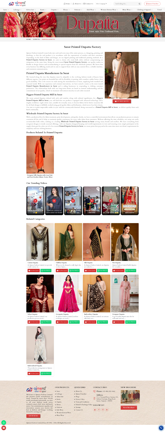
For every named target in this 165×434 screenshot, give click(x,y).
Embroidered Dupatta (35, 366)
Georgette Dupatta (62, 314)
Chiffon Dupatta (61, 263)
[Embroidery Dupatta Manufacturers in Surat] (96, 293)
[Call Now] (161, 428)
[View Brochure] (130, 397)
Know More (33, 416)
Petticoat (77, 10)
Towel (159, 10)
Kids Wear (90, 10)
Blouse (65, 10)
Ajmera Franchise (152, 4)
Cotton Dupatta (33, 263)
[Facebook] (99, 409)
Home (68, 4)
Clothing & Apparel (144, 10)
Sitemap (78, 407)
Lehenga (17, 10)
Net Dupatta (116, 263)
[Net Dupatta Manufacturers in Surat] (125, 242)
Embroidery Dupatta (91, 314)
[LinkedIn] (107, 409)
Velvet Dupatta (32, 314)
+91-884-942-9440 (109, 391)
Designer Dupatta (118, 314)
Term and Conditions (82, 402)
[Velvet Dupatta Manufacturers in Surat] (40, 293)
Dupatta (54, 10)
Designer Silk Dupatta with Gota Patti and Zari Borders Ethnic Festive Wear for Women (40, 176)
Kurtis (42, 10)
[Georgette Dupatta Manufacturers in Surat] (68, 293)
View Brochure (129, 408)
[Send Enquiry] (3, 428)
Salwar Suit (30, 10)
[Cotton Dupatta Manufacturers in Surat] (40, 242)
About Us (78, 4)
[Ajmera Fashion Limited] (17, 3)
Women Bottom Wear (108, 10)
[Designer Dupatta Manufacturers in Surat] (125, 293)
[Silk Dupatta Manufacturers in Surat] (96, 242)
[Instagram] (103, 409)
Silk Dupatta (88, 263)
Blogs (77, 397)
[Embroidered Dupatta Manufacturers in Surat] (40, 345)
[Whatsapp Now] (3, 422)
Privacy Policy (80, 399)
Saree (5, 10)
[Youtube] (95, 409)
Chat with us (46, 270)
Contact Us (89, 4)
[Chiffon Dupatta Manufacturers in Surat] (68, 242)
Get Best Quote (34, 270)
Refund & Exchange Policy (84, 405)
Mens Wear (127, 10)
